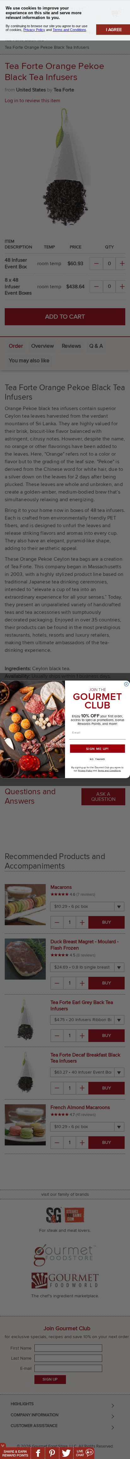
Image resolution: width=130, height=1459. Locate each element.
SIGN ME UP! (97, 748)
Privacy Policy (85, 770)
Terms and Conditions (109, 770)
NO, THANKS (97, 759)
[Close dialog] (126, 684)
